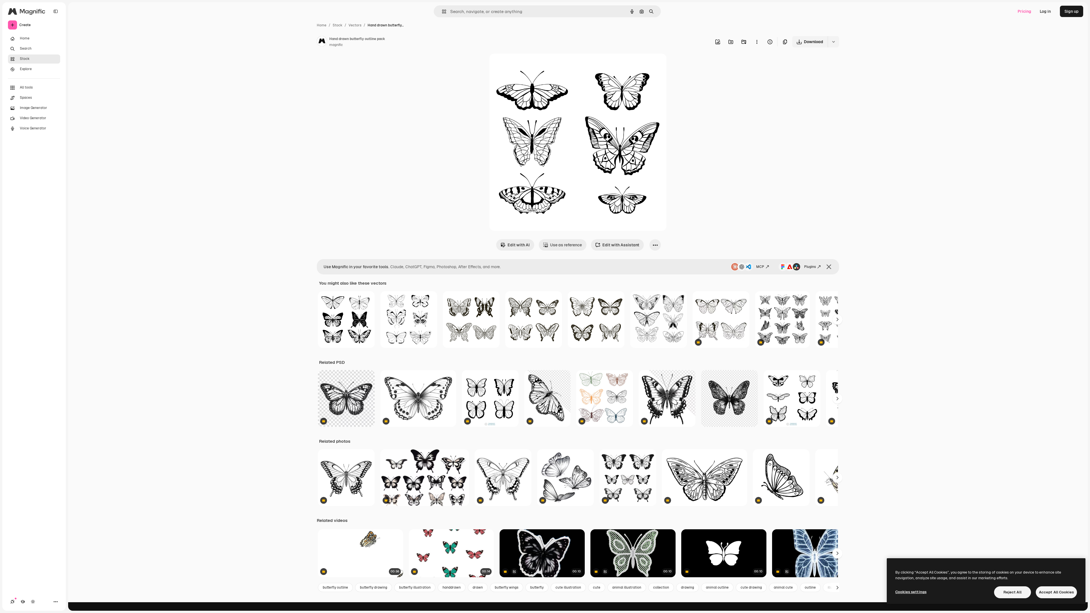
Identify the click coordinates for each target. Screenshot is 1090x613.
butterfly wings (506, 587)
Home (321, 25)
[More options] (756, 41)
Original (526, 64)
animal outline (717, 587)
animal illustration (626, 587)
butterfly (537, 587)
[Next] (837, 319)
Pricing (1024, 11)
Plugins (810, 266)
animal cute (783, 587)
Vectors (355, 25)
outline (810, 587)
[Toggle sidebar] (55, 11)
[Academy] (22, 601)
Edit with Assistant (620, 244)
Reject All (1012, 592)
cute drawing (751, 587)
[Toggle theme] (32, 601)
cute (596, 587)
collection (661, 587)
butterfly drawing (373, 587)
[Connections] (12, 601)
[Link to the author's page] (322, 42)
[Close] (828, 266)
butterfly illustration (415, 587)
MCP (760, 266)
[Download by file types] (833, 41)
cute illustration (568, 587)
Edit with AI (519, 244)
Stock (337, 25)
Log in (1045, 11)
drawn (478, 587)
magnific (336, 45)
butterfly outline (335, 587)
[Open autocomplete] (442, 11)
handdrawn (452, 587)
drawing (687, 587)
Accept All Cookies (1056, 592)
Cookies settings (911, 591)
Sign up (1071, 11)
